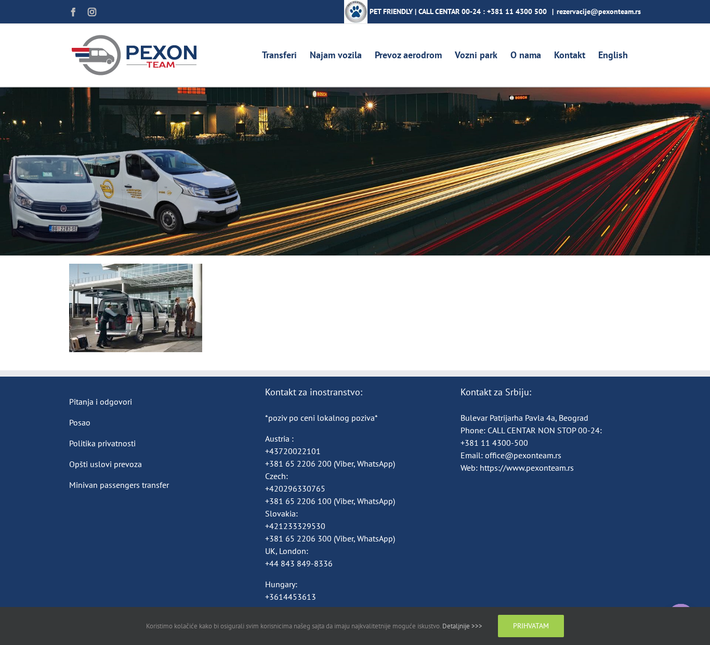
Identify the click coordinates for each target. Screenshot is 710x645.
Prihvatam (531, 625)
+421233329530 (295, 526)
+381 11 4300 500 (517, 11)
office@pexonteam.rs (523, 455)
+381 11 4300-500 (494, 442)
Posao (79, 422)
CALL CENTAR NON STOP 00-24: (545, 430)
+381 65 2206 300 (298, 538)
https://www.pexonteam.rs (527, 467)
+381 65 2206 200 (299, 463)
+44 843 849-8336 (300, 563)
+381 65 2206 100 (299, 501)
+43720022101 (293, 451)
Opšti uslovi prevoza (105, 464)
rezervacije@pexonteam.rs (599, 11)
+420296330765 (295, 488)
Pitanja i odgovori (100, 401)
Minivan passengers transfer (119, 485)
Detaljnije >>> (462, 626)
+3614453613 (290, 596)
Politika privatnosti (102, 443)
